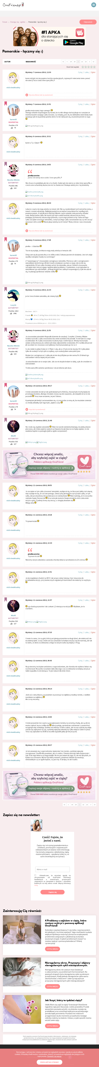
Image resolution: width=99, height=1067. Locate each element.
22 (82, 62)
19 (71, 62)
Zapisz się (53, 892)
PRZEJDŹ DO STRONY (49, 1062)
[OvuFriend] (13, 6)
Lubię (87, 72)
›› (93, 61)
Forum (4, 22)
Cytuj (80, 72)
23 (86, 62)
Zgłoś (93, 72)
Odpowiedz (88, 22)
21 (78, 62)
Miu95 (13, 436)
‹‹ (63, 61)
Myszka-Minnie (13, 180)
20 (74, 62)
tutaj (36, 885)
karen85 (13, 119)
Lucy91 (13, 305)
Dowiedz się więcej (54, 1056)
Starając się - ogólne (17, 22)
